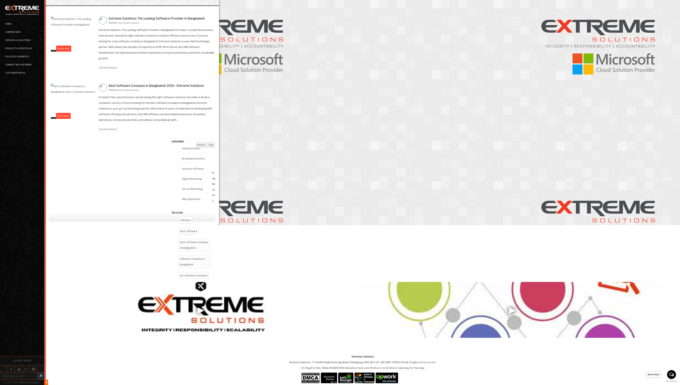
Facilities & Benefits (17, 56)
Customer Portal (15, 73)
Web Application (191, 199)
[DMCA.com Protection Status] (310, 378)
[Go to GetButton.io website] (671, 381)
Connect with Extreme (18, 65)
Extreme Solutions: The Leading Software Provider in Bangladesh (157, 18)
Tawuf (120, 23)
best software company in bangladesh (194, 245)
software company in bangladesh (192, 261)
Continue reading (108, 68)
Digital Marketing (192, 179)
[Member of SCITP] (365, 378)
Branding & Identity (193, 158)
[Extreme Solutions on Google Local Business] (25, 369)
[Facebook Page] (11, 369)
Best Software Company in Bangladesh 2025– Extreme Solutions (156, 85)
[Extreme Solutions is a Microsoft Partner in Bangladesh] (329, 378)
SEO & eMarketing (192, 189)
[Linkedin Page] (33, 369)
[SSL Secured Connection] (345, 378)
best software (188, 231)
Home (8, 24)
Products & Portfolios (19, 48)
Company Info (13, 32)
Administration (133, 23)
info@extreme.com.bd (422, 362)
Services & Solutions (17, 40)
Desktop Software (193, 168)
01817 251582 (23, 360)
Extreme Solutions (29, 382)
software (185, 220)
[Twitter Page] (18, 369)
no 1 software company (193, 275)
